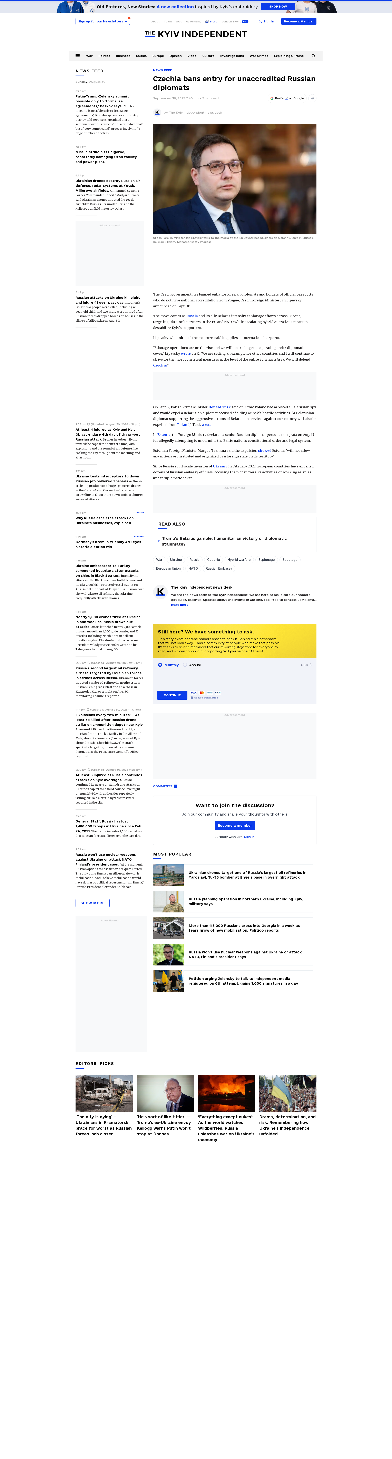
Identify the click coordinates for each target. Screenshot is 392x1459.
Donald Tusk (219, 407)
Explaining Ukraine (289, 56)
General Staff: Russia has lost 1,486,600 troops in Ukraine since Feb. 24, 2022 (109, 826)
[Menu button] (78, 55)
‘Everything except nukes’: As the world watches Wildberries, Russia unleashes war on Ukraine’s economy (226, 1128)
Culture (208, 56)
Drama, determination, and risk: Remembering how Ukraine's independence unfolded (287, 1125)
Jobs (179, 21)
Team (168, 21)
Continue (172, 695)
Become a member (235, 825)
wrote (186, 353)
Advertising (193, 21)
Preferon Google (289, 98)
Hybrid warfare (239, 560)
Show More (93, 903)
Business (123, 56)
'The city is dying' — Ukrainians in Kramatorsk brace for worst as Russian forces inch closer (104, 1125)
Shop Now (278, 6)
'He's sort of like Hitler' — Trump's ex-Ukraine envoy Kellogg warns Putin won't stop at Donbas (164, 1125)
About (155, 21)
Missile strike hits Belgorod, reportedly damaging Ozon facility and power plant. (106, 157)
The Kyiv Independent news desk (195, 112)
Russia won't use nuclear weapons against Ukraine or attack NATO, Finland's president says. (106, 859)
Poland (183, 425)
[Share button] (312, 98)
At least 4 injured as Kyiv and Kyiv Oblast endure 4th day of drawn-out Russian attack (108, 434)
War (89, 56)
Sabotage (290, 560)
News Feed (162, 70)
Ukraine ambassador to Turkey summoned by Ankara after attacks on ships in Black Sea (107, 570)
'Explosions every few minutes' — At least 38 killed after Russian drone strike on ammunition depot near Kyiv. (110, 719)
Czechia (160, 365)
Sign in (249, 836)
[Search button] (313, 56)
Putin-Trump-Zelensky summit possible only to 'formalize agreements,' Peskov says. (102, 101)
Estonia (163, 435)
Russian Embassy (219, 568)
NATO (193, 568)
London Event (231, 21)
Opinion (175, 56)
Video (192, 56)
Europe (158, 56)
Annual (195, 665)
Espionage (266, 560)
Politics (104, 56)
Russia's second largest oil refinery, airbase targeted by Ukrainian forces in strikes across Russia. (108, 673)
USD (304, 665)
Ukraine (220, 466)
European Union (168, 568)
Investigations (232, 56)
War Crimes (259, 56)
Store (213, 21)
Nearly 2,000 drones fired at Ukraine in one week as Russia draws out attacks (108, 622)
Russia (141, 56)
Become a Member (299, 21)
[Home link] (196, 34)
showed (264, 450)
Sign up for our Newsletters (102, 21)
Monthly (171, 665)
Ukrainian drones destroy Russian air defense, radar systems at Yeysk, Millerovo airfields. (108, 185)
